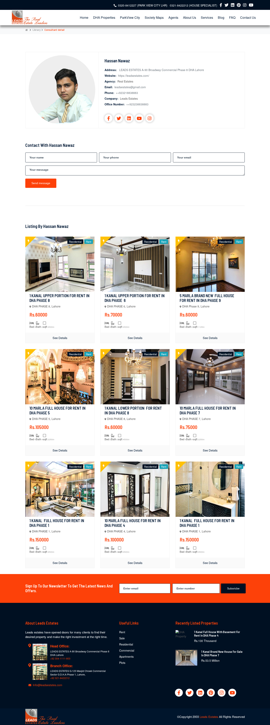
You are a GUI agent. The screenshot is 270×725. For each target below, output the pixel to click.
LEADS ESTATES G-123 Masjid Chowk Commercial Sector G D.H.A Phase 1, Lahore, (78, 672)
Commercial (126, 650)
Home (84, 17)
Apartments (126, 656)
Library (37, 29)
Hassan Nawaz (117, 60)
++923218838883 (127, 93)
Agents (173, 17)
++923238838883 (137, 104)
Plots (122, 663)
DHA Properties (104, 17)
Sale (122, 638)
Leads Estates (209, 717)
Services (207, 17)
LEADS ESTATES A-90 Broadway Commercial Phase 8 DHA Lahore (161, 70)
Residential (126, 644)
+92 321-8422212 (60, 678)
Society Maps (154, 17)
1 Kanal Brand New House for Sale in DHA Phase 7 (222, 653)
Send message (40, 183)
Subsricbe (233, 588)
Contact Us (248, 17)
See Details (60, 338)
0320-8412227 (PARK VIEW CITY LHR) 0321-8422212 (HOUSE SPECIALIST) (167, 5)
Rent (122, 632)
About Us (189, 17)
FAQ (232, 17)
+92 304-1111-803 (60, 658)
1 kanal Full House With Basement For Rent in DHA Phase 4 (217, 633)
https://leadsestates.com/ (133, 76)
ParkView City (130, 17)
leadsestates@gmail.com (130, 87)
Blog (221, 17)
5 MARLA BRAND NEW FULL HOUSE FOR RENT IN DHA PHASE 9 (207, 298)
